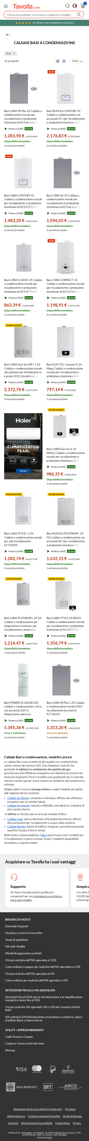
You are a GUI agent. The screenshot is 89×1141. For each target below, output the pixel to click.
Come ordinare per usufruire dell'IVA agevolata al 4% (36, 980)
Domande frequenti (16, 926)
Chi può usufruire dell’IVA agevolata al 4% (29, 973)
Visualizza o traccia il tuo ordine (23, 933)
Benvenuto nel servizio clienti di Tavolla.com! (38, 1109)
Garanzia (13, 1123)
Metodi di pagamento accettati (23, 953)
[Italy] (74, 6)
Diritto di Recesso (72, 1116)
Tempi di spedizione (16, 939)
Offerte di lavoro (16, 1116)
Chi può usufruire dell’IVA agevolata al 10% (30, 960)
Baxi (44, 835)
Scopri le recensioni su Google (53, 22)
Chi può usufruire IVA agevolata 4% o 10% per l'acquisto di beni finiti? (42, 1008)
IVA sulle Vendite (15, 946)
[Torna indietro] (7, 35)
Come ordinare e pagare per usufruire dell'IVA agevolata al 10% (42, 966)
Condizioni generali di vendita (44, 1116)
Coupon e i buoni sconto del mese (24, 1043)
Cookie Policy (62, 1123)
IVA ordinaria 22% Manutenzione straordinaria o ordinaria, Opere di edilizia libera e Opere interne (43, 1018)
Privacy (77, 1123)
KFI (50, 1137)
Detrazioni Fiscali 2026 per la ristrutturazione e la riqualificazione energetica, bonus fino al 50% (43, 998)
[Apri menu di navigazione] (6, 6)
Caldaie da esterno (18, 805)
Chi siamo (70, 1109)
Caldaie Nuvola (16, 826)
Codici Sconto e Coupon (19, 1036)
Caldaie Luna (15, 819)
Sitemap (10, 1050)
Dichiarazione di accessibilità (36, 1123)
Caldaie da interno (18, 798)
